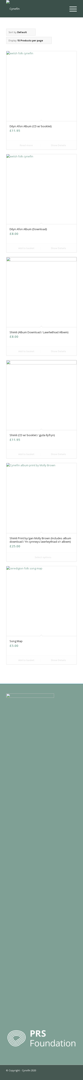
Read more (26, 145)
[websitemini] (34, 8)
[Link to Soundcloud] (61, 1075)
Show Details (58, 145)
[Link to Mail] (73, 1075)
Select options (42, 557)
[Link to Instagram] (48, 1075)
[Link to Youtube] (67, 1075)
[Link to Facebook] (54, 1075)
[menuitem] (61, 8)
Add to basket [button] (26, 248)
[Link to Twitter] (42, 1075)
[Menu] (71, 8)
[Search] (61, 8)
